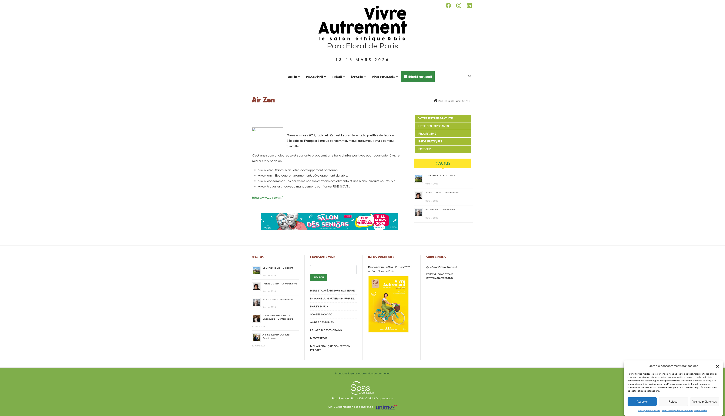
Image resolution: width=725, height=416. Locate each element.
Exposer (357, 76)
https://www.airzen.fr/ (267, 197)
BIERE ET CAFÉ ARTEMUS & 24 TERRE (332, 290)
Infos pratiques (383, 76)
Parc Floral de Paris (362, 45)
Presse (337, 76)
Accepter (642, 401)
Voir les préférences (704, 401)
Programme (314, 76)
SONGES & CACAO (321, 314)
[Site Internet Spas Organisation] (362, 383)
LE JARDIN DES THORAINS (326, 330)
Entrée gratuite (419, 76)
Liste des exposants (433, 126)
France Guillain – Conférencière (442, 192)
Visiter (292, 76)
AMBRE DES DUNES (322, 322)
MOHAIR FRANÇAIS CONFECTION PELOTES (330, 348)
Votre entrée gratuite (435, 118)
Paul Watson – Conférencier (440, 209)
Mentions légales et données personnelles (684, 410)
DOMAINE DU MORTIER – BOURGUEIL (332, 298)
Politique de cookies (649, 410)
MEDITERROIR (318, 338)
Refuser (673, 401)
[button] (717, 366)
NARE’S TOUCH (319, 306)
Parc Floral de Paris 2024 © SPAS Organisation (362, 398)
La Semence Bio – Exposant (440, 175)
